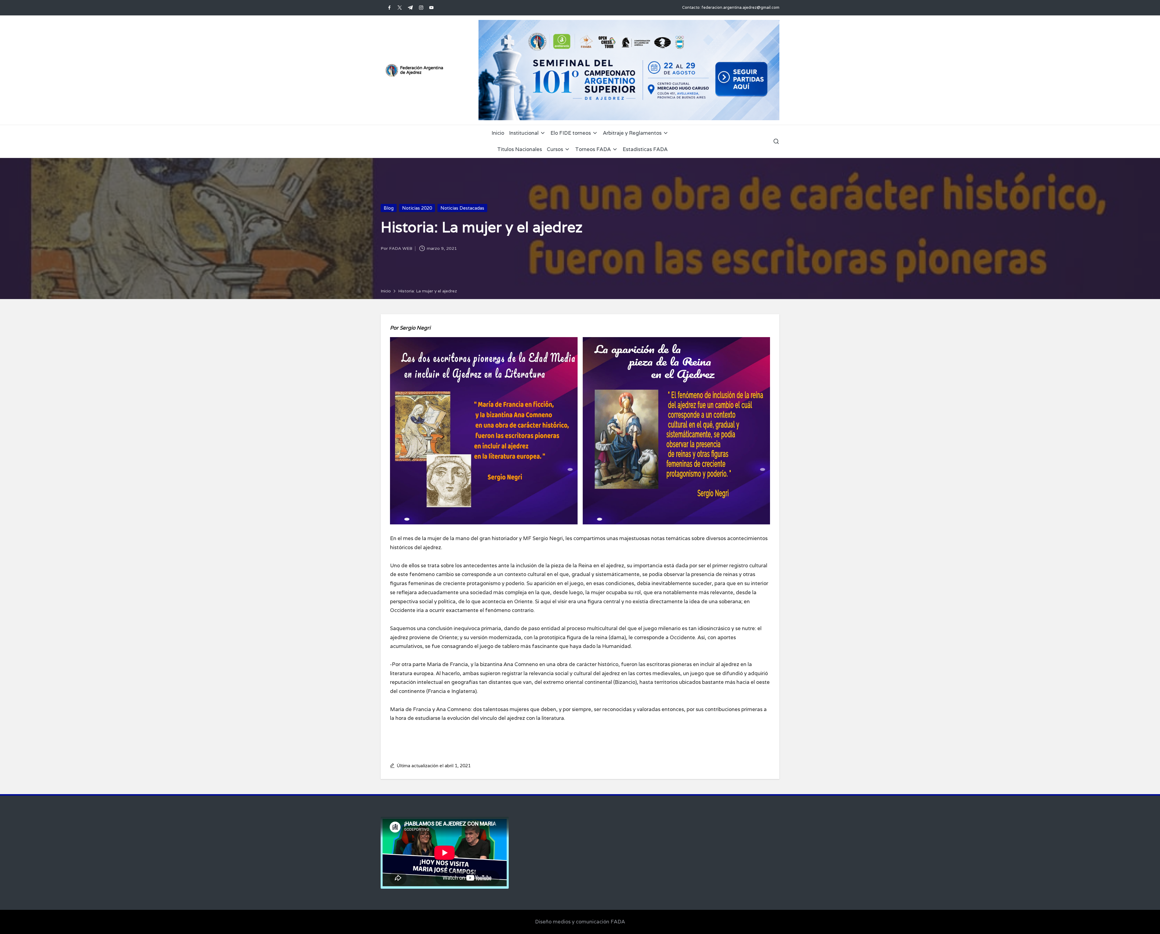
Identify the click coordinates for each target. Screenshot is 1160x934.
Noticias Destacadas (462, 208)
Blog (389, 208)
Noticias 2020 (417, 208)
